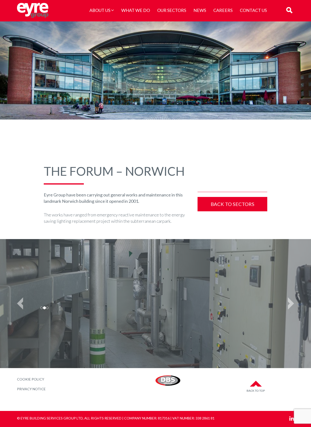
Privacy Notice (31, 389)
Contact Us (253, 10)
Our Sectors (171, 10)
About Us (99, 10)
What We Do (135, 10)
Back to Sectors (232, 204)
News (199, 10)
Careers (223, 10)
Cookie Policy (30, 379)
